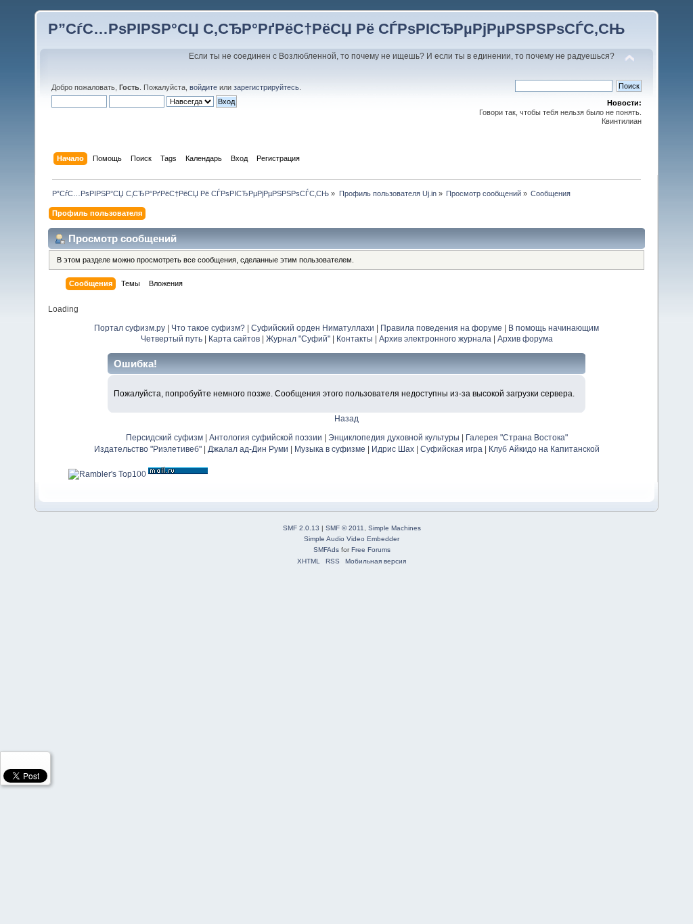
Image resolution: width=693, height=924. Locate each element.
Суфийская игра (451, 449)
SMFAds (326, 549)
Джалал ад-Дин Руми (248, 449)
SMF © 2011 (345, 528)
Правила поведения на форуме (441, 328)
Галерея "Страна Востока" (517, 437)
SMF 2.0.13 (301, 528)
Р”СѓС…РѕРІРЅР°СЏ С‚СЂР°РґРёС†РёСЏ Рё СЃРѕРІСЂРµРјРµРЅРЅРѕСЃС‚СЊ (336, 28)
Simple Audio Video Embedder (351, 538)
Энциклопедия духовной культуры (394, 437)
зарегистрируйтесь (266, 87)
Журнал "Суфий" (298, 339)
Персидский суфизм (164, 437)
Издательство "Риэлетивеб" (148, 449)
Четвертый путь (171, 339)
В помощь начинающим (553, 328)
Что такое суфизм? (209, 328)
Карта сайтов (234, 339)
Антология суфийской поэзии (265, 437)
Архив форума (525, 339)
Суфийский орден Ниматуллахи (312, 328)
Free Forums (370, 549)
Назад (346, 418)
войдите (203, 87)
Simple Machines (394, 528)
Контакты (354, 339)
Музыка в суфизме (329, 449)
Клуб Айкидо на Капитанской (544, 449)
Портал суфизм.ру (129, 328)
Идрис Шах (393, 449)
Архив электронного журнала (435, 339)
